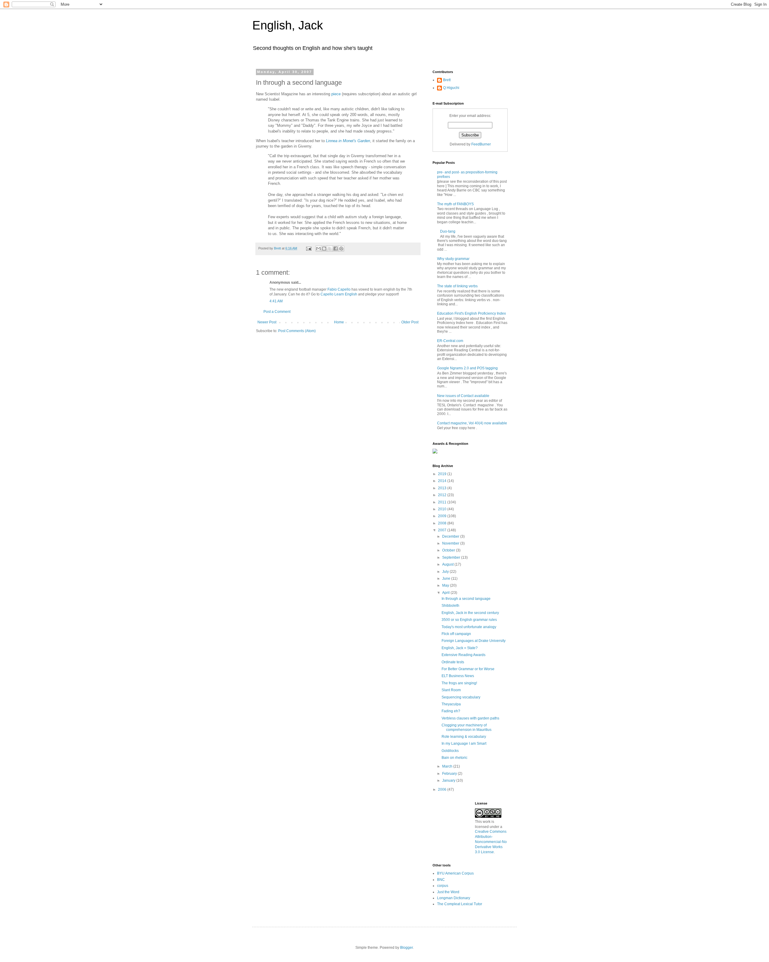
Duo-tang (447, 231)
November (451, 543)
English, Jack (287, 25)
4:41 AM (276, 301)
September (451, 557)
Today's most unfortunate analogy (469, 627)
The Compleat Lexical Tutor (459, 904)
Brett (447, 80)
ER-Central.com (450, 341)
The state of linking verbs (457, 286)
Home (339, 322)
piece (336, 94)
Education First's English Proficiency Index (471, 313)
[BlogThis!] (324, 249)
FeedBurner (481, 144)
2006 (442, 789)
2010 (442, 509)
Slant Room (451, 690)
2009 (442, 516)
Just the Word (448, 892)
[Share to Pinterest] (341, 249)
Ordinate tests (453, 662)
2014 (442, 481)
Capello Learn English (339, 294)
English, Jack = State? (460, 648)
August (448, 564)
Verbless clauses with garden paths (470, 718)
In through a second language (466, 599)
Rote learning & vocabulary (464, 736)
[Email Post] (308, 248)
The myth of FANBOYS (455, 204)
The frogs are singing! (459, 683)
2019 (442, 474)
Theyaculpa (451, 704)
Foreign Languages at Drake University (474, 641)
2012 (442, 495)
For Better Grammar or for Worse (468, 669)
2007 (442, 530)
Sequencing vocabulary (461, 697)
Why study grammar (453, 259)
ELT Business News (458, 676)
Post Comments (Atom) (297, 331)
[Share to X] (330, 249)
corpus (442, 886)
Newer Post (266, 322)
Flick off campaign (456, 634)
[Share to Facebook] (336, 249)
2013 (442, 488)
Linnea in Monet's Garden (348, 141)
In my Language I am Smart (464, 743)
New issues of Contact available (463, 396)
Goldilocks (450, 751)
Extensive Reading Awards (463, 655)
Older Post (409, 322)
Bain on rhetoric (454, 758)
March (447, 766)
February (450, 773)
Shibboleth (450, 605)
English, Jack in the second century (470, 613)
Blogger (406, 947)
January (449, 780)
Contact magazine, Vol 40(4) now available (472, 423)
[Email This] (318, 249)
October (449, 550)
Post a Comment (276, 312)
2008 (442, 523)
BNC (441, 880)
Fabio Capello (339, 289)
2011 (442, 502)
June (446, 578)
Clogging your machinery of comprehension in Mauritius (466, 727)
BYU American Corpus (455, 873)
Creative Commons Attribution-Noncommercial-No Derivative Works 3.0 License (491, 841)
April (446, 593)
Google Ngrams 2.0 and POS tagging (467, 368)
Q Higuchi (451, 88)
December (451, 536)
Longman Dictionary (453, 898)
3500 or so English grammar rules (469, 620)
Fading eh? (451, 711)
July (446, 572)
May (446, 585)
